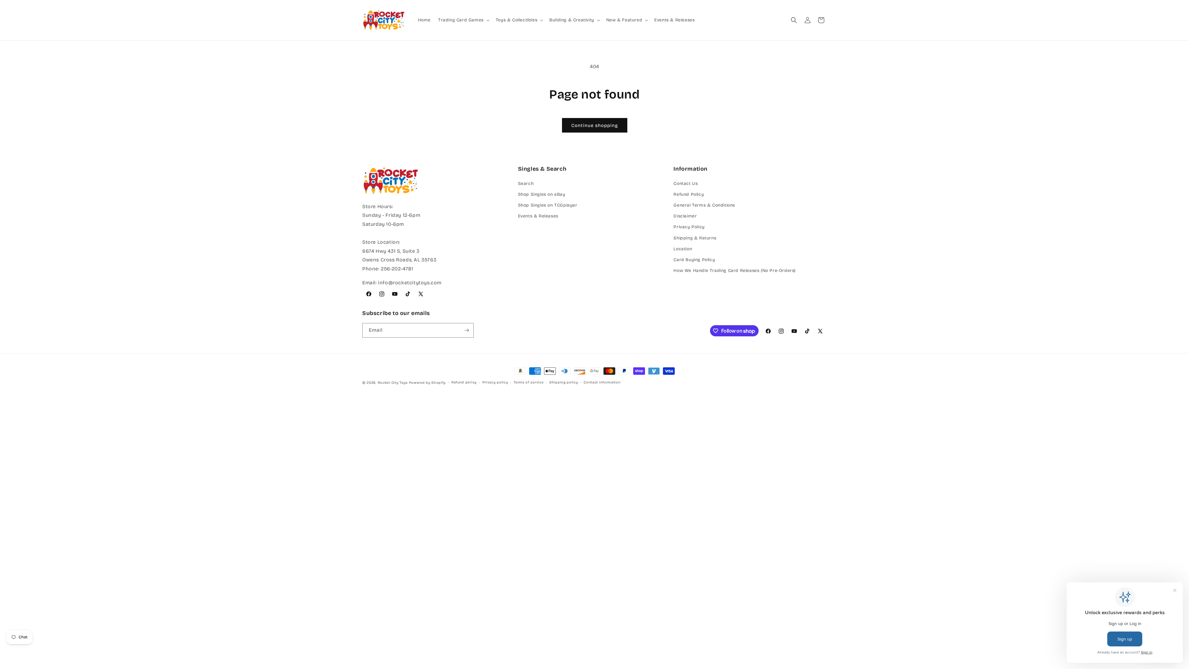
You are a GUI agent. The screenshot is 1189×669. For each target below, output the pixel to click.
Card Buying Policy (694, 259)
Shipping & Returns (694, 238)
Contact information (602, 382)
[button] (463, 20)
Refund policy (464, 382)
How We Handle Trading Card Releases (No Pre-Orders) (734, 270)
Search (526, 183)
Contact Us (685, 183)
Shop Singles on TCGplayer (547, 205)
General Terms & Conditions (704, 205)
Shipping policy (563, 382)
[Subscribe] (466, 330)
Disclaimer (685, 216)
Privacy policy (495, 382)
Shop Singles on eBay (541, 194)
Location (682, 248)
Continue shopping (594, 125)
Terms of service (528, 382)
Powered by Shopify (427, 383)
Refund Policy (688, 194)
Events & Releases (538, 216)
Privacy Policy (688, 227)
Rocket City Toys (393, 383)
